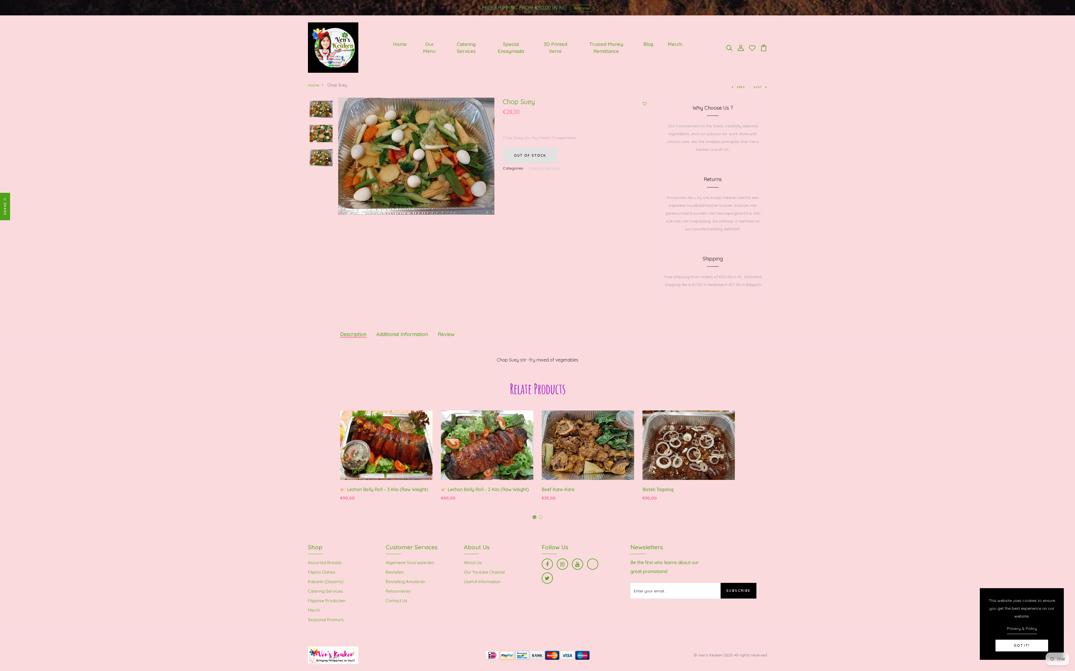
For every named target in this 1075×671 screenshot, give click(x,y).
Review (446, 334)
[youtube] (577, 564)
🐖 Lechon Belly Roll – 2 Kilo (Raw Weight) (485, 489)
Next (758, 87)
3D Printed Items (555, 47)
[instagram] (562, 564)
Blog (648, 44)
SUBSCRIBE (738, 590)
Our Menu (429, 47)
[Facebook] (547, 564)
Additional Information (402, 334)
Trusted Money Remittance (606, 47)
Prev (741, 87)
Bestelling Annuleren (405, 581)
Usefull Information (482, 581)
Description (353, 334)
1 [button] (535, 518)
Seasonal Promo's (326, 619)
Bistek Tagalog (658, 489)
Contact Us (396, 600)
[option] (321, 110)
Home (400, 44)
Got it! (1022, 645)
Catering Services (466, 47)
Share (5, 209)
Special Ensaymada (511, 47)
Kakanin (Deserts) (325, 581)
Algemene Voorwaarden (410, 562)
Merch (675, 44)
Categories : (514, 168)
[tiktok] (592, 564)
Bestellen (395, 572)
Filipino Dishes (321, 572)
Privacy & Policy (1022, 628)
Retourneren (398, 591)
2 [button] (542, 518)
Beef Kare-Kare (558, 489)
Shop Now (582, 8)
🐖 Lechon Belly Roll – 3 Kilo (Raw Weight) (384, 489)
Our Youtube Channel (484, 572)
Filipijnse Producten (326, 600)
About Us (473, 562)
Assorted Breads (325, 562)
